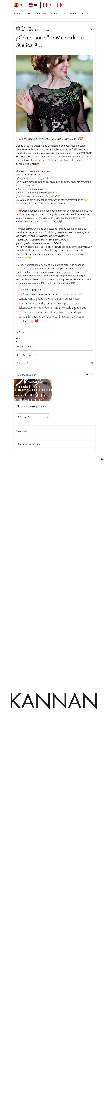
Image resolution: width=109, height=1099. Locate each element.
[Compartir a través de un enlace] (37, 355)
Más (83, 13)
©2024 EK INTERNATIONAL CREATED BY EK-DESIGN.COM (49, 474)
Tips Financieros (70, 13)
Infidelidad (41, 13)
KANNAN (53, 701)
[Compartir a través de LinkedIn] (30, 355)
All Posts (17, 13)
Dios (18, 342)
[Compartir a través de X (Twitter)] (24, 355)
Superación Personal (25, 346)
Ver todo (89, 374)
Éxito (18, 338)
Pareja (29, 13)
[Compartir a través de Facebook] (17, 355)
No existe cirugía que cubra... (32, 406)
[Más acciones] (91, 28)
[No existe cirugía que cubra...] (33, 390)
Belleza (54, 13)
